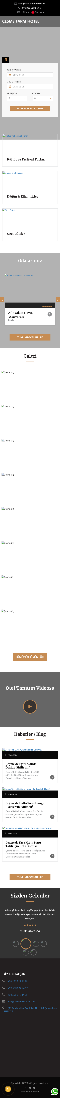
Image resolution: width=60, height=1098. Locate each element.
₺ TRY (24, 12)
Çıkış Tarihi (14, 81)
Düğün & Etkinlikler (22, 196)
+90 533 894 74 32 (18, 988)
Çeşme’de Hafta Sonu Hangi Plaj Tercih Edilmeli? (25, 804)
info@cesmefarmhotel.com (32, 3)
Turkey (38, 12)
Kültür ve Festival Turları (26, 159)
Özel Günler (16, 234)
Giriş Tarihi (14, 70)
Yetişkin (12, 93)
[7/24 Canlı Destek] (54, 1092)
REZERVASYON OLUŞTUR (30, 108)
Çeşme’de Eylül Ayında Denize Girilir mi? (21, 765)
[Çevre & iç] (53, 376)
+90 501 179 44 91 (18, 994)
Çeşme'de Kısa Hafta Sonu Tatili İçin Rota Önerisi (23, 844)
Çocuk (36, 93)
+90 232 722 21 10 (31, 8)
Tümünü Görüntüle (30, 337)
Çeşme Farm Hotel (39, 1083)
